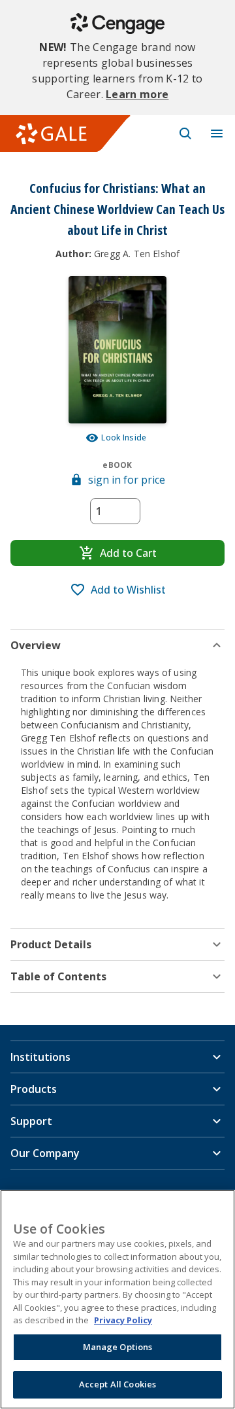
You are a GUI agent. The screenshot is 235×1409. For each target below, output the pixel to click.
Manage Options (118, 1347)
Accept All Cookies (117, 1384)
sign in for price (126, 480)
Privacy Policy (123, 1320)
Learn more (137, 94)
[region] (117, 1299)
